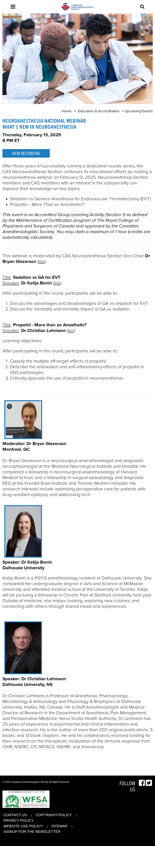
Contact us (15, 815)
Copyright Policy (54, 815)
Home (67, 111)
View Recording (26, 153)
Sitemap (59, 826)
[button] (13, 6)
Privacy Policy (18, 820)
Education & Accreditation (98, 111)
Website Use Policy (23, 826)
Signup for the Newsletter (31, 832)
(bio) (41, 261)
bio (57, 283)
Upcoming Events (139, 111)
